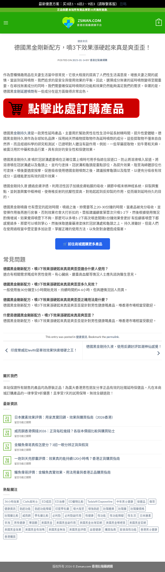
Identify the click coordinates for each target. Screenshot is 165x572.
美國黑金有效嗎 (35, 529)
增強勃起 (93, 508)
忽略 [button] (123, 4)
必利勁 (56, 515)
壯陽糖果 (108, 508)
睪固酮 (33, 522)
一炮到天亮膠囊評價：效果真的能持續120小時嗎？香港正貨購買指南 (67, 458)
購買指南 (110, 529)
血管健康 (95, 529)
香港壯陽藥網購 (98, 60)
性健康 (89, 515)
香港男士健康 (149, 529)
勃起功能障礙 (43, 508)
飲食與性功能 (128, 529)
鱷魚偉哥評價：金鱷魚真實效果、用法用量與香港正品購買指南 (62, 472)
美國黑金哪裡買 (115, 522)
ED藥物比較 (76, 501)
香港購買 (10, 536)
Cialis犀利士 (30, 501)
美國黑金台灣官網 (91, 522)
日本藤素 (145, 515)
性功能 (102, 515)
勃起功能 (25, 508)
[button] (5, 22)
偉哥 (152, 501)
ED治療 (60, 501)
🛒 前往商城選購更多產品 (82, 244)
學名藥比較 (42, 515)
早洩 (7, 522)
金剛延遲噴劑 (24, 91)
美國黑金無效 (57, 529)
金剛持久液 (22, 133)
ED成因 (46, 501)
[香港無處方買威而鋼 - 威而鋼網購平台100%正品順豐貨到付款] (82, 23)
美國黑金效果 (13, 529)
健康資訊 (82, 41)
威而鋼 (26, 515)
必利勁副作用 (73, 515)
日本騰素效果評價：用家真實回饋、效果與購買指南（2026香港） (64, 417)
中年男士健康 (124, 501)
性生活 (132, 515)
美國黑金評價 (77, 529)
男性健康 (19, 522)
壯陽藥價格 (137, 508)
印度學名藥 (62, 508)
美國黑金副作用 (66, 522)
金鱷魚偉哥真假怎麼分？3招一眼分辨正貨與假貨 (51, 445)
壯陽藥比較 (11, 515)
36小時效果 (12, 501)
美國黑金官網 (137, 522)
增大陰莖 (78, 508)
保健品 (141, 501)
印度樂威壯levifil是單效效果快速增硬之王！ (43, 350)
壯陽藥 (122, 508)
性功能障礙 (117, 515)
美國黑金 (46, 522)
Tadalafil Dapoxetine (100, 501)
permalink (113, 337)
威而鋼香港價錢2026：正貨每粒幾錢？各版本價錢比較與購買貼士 (64, 431)
